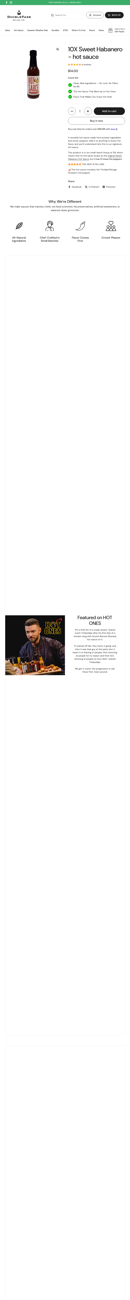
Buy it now (96, 121)
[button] (114, 15)
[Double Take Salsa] (19, 15)
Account (97, 15)
